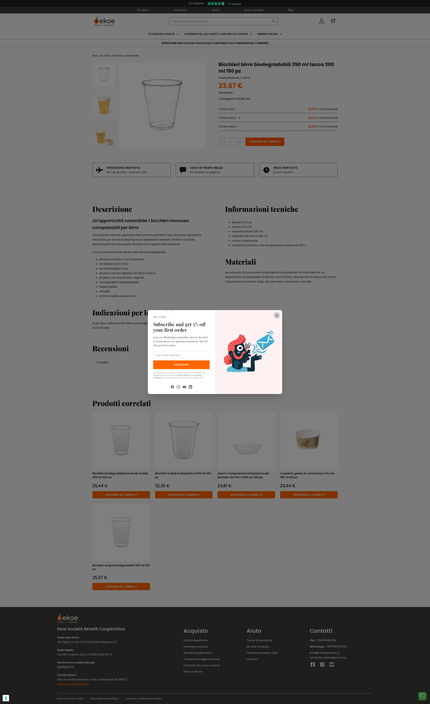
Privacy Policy (183, 375)
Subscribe (181, 364)
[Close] (276, 315)
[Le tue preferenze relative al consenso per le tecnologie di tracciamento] (6, 698)
